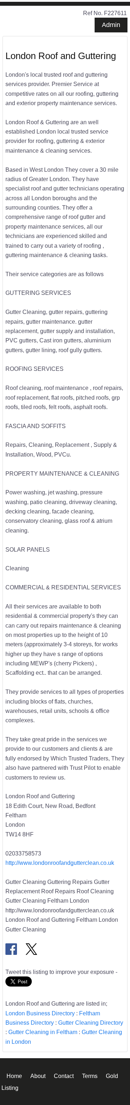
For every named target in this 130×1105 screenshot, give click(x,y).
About (38, 1075)
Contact (64, 1075)
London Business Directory (40, 1013)
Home (14, 1075)
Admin (111, 24)
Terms (90, 1075)
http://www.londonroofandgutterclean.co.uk (59, 862)
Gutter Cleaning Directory (90, 1022)
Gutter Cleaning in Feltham (42, 1032)
